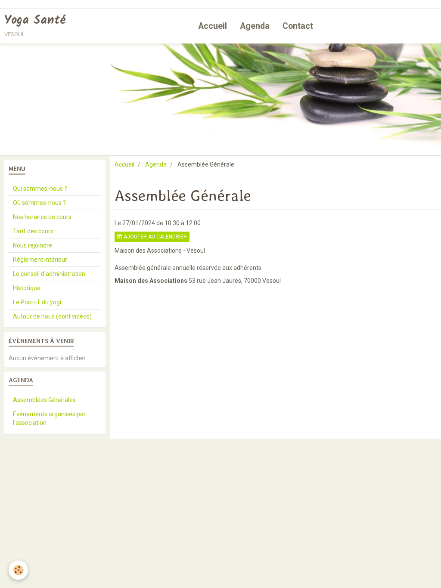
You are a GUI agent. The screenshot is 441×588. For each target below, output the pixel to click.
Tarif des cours (33, 231)
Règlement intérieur (40, 259)
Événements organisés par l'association (49, 418)
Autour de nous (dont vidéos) (52, 316)
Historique (26, 288)
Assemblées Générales (44, 399)
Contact (298, 26)
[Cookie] (18, 570)
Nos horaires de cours (42, 217)
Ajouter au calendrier (154, 237)
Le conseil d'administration (49, 273)
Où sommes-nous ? (39, 202)
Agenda (255, 26)
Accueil (212, 26)
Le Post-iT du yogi (37, 302)
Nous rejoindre (32, 245)
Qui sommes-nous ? (40, 188)
